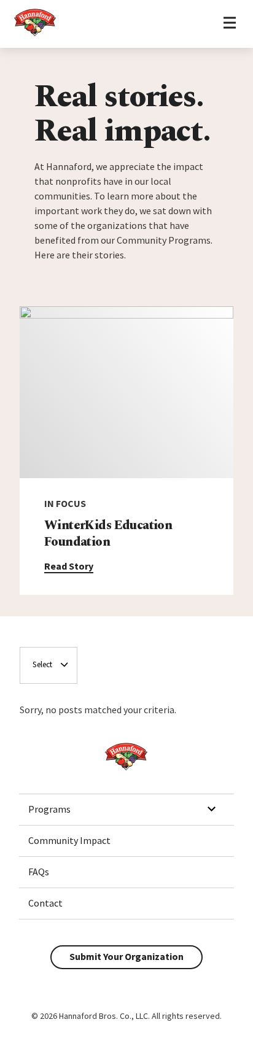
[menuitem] (126, 810)
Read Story (68, 566)
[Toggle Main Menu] (229, 23)
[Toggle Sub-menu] (211, 809)
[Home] (35, 34)
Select (42, 664)
